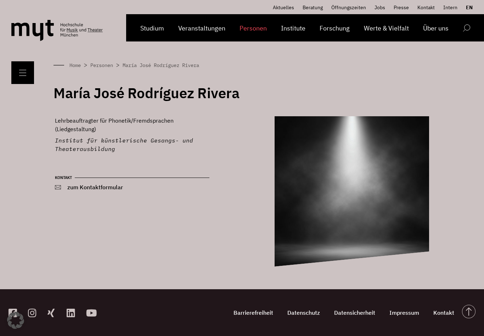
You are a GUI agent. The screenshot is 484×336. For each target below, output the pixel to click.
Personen (253, 28)
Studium (152, 28)
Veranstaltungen (201, 28)
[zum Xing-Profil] (54, 313)
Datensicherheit (354, 312)
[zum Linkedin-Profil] (73, 313)
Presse (401, 7)
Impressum (404, 312)
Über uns (436, 28)
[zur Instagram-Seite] (35, 313)
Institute (293, 28)
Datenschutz (303, 312)
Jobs (380, 7)
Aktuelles (283, 7)
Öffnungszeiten (348, 7)
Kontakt (426, 7)
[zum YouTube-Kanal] (93, 313)
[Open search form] (466, 29)
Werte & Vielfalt (386, 28)
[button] (15, 320)
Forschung (335, 28)
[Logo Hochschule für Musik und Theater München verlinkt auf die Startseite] (32, 30)
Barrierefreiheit (253, 312)
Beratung (313, 7)
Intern (450, 7)
